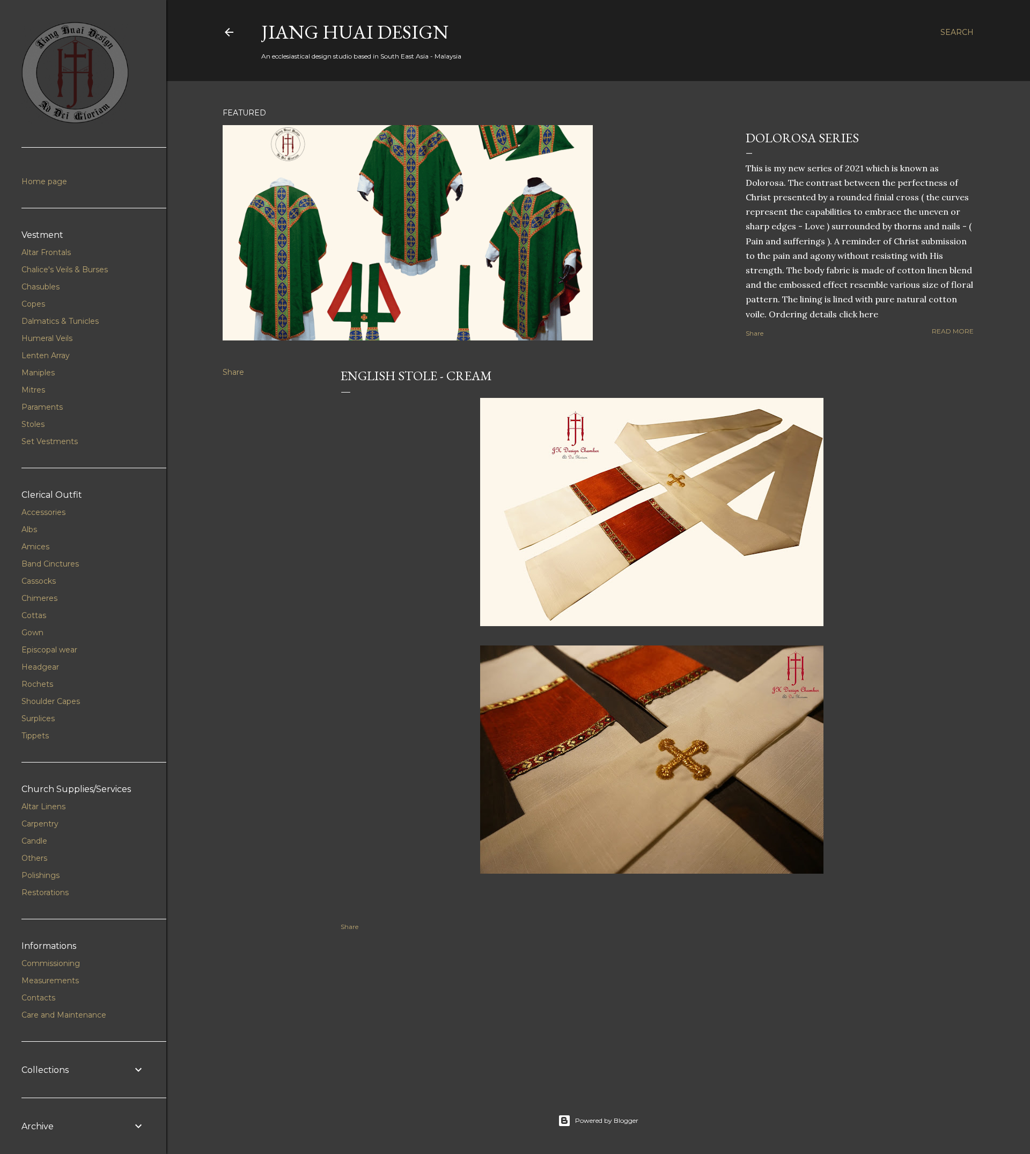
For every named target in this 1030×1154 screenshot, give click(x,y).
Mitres (33, 390)
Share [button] (754, 333)
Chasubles (40, 287)
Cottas (33, 615)
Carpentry (39, 824)
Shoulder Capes (50, 701)
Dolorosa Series (802, 137)
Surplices (38, 718)
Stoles (33, 424)
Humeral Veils (46, 338)
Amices (35, 546)
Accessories (43, 512)
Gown (32, 632)
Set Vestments (49, 441)
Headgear (40, 667)
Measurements (50, 980)
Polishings (40, 875)
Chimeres (39, 598)
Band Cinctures (50, 564)
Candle (34, 841)
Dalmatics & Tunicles (60, 321)
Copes (33, 304)
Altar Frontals (46, 252)
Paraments (42, 407)
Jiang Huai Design (354, 32)
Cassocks (38, 581)
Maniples (38, 373)
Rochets (37, 684)
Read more (953, 331)
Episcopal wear (49, 650)
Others (34, 858)
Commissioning (50, 963)
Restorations (45, 892)
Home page (44, 181)
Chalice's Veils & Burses (64, 269)
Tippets (35, 736)
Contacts (38, 998)
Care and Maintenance (63, 1015)
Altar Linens (43, 806)
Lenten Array (45, 355)
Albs (29, 529)
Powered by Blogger (606, 1120)
